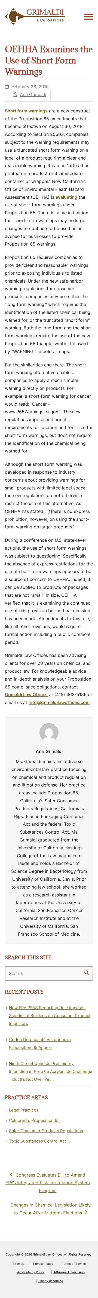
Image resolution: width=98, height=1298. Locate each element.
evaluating (66, 197)
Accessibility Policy (31, 1272)
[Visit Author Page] (49, 732)
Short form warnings (26, 111)
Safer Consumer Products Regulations (46, 1130)
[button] (88, 16)
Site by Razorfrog (50, 1281)
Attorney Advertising (69, 1272)
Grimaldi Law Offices (26, 694)
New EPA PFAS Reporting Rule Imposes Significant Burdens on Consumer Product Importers (49, 1015)
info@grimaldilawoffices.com (59, 702)
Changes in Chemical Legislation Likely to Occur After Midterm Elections (50, 1209)
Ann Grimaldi (33, 94)
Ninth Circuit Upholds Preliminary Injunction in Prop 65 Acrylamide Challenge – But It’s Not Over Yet (50, 1071)
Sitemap (18, 1264)
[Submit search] (87, 972)
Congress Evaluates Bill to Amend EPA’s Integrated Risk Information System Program (47, 1182)
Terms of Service (74, 1264)
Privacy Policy (43, 1264)
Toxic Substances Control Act (37, 1141)
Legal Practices (23, 1110)
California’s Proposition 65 (34, 1120)
